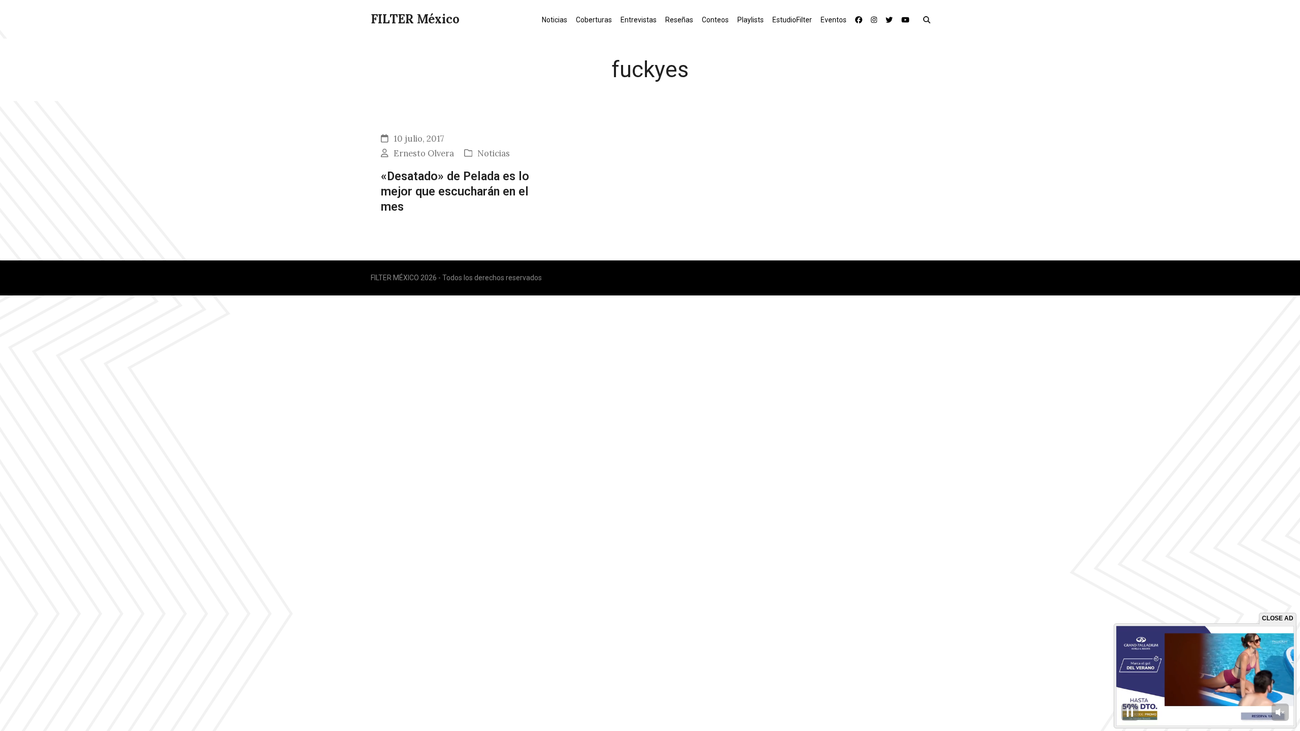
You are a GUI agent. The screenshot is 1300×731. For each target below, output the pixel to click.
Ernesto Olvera (424, 153)
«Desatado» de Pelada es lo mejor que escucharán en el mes (455, 191)
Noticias (493, 153)
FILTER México (415, 19)
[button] (929, 19)
